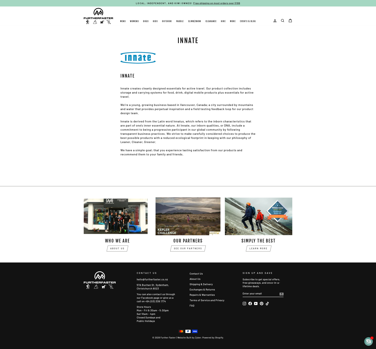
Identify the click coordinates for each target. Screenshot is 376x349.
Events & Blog (248, 21)
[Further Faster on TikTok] (267, 303)
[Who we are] (117, 216)
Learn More (259, 248)
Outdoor (167, 21)
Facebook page (150, 297)
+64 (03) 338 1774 (155, 301)
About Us (117, 248)
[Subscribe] (281, 294)
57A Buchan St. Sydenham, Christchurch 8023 (153, 286)
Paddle (180, 21)
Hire (223, 21)
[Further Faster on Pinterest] (261, 303)
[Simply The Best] (258, 216)
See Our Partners (188, 248)
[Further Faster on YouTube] (256, 303)
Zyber (198, 337)
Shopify (219, 337)
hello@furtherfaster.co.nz (152, 279)
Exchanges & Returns (202, 289)
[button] (368, 341)
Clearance (211, 21)
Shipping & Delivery (201, 284)
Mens (123, 21)
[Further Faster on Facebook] (250, 303)
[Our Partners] (188, 216)
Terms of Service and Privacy (207, 300)
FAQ (192, 305)
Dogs (145, 21)
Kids (155, 21)
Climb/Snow (194, 21)
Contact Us (196, 273)
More (233, 21)
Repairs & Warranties (202, 294)
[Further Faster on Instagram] (244, 303)
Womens (134, 21)
